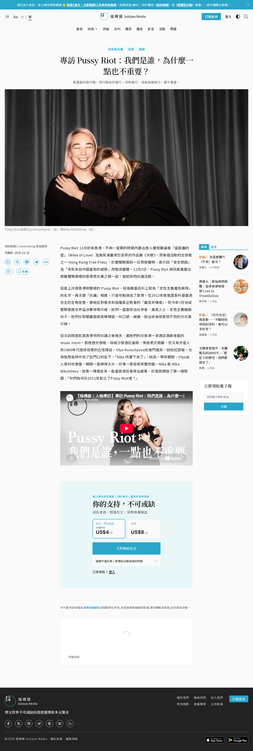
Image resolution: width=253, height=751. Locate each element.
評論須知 (73, 657)
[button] (91, 29)
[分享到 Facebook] (27, 262)
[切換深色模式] (236, 16)
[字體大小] (15, 16)
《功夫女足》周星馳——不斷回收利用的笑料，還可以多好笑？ (213, 322)
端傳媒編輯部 (91, 607)
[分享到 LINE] (46, 262)
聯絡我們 (200, 697)
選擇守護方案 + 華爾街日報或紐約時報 (119, 561)
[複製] (8, 262)
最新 (204, 247)
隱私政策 (56, 739)
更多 (214, 247)
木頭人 (203, 267)
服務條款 (72, 739)
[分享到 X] (17, 262)
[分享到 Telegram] (36, 262)
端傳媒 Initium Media (31, 739)
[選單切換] (96, 28)
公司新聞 (217, 704)
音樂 (131, 49)
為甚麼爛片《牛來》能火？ (212, 259)
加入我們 (217, 697)
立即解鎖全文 (126, 548)
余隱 (201, 368)
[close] (248, 5)
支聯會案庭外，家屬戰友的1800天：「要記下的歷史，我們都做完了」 (213, 355)
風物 (142, 49)
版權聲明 (200, 704)
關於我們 (183, 697)
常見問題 (183, 704)
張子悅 (203, 301)
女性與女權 (115, 49)
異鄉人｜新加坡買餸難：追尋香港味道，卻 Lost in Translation (213, 288)
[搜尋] (244, 16)
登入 (112, 571)
